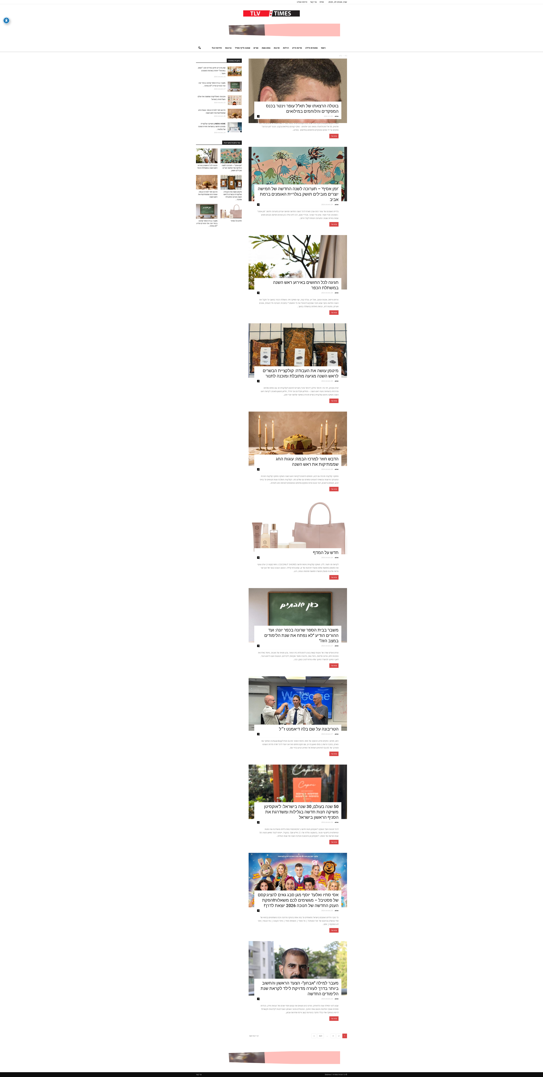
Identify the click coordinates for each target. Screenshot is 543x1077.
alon (337, 116)
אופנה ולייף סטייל (242, 48)
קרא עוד (334, 136)
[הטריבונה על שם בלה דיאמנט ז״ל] (298, 703)
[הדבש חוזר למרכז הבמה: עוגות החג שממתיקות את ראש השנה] (298, 439)
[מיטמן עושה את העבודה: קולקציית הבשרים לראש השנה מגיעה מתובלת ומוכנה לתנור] (298, 350)
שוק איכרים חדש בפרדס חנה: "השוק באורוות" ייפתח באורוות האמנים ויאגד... (211, 71)
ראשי (323, 48)
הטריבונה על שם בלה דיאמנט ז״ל (309, 729)
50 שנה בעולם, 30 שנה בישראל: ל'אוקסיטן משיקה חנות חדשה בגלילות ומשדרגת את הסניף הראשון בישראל (301, 812)
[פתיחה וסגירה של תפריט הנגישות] (6, 20)
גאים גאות (266, 48)
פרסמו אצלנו (302, 2)
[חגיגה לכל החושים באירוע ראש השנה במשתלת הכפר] (298, 262)
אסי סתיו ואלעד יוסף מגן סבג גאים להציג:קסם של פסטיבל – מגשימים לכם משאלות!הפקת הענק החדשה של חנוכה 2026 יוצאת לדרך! (298, 900)
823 (320, 1036)
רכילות (286, 48)
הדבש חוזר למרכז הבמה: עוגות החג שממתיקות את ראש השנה (207, 194)
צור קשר (313, 2)
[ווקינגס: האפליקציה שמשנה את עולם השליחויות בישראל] (235, 100)
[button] (199, 48)
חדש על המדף (326, 552)
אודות (322, 2)
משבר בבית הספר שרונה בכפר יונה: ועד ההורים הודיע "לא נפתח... (206, 223)
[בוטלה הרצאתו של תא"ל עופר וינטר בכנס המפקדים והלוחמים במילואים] (298, 91)
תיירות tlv (217, 48)
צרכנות (228, 48)
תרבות (277, 48)
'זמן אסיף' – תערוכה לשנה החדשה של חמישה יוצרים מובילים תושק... (232, 168)
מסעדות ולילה (311, 48)
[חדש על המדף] (298, 527)
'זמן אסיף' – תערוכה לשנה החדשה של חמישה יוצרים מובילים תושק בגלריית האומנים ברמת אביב (298, 194)
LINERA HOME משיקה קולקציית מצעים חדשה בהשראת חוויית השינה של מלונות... (211, 126)
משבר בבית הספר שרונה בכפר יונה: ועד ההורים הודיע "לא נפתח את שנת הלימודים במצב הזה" (301, 635)
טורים (256, 48)
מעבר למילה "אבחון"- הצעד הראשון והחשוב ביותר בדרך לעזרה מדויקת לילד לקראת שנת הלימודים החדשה (300, 988)
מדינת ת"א (297, 48)
